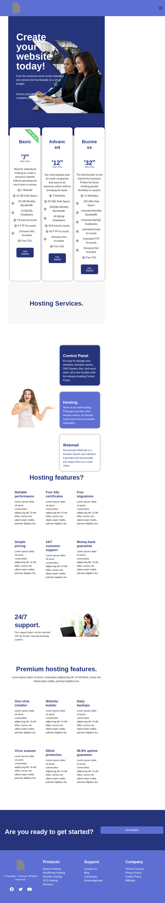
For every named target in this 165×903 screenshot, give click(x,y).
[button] (160, 8)
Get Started (25, 252)
